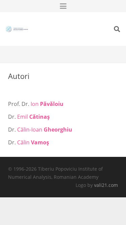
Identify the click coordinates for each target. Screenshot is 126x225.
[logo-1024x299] (16, 29)
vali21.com (106, 185)
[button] (63, 6)
